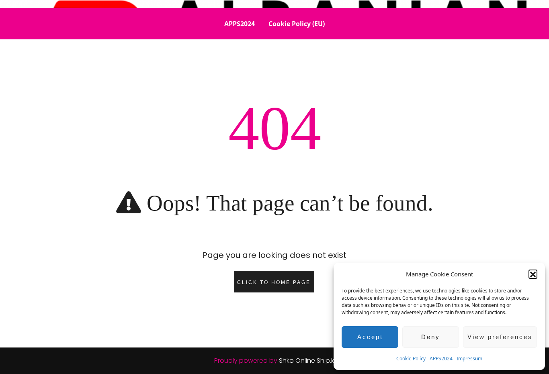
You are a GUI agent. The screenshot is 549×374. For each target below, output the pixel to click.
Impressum (469, 358)
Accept (370, 336)
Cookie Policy (411, 358)
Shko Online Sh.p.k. (307, 360)
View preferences (500, 336)
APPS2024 (441, 358)
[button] (533, 274)
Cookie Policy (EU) (296, 23)
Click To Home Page (274, 282)
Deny (430, 336)
